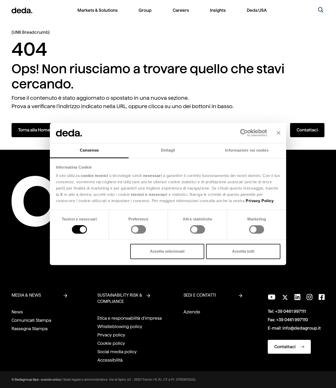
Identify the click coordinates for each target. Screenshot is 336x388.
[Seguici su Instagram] (309, 297)
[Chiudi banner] (278, 133)
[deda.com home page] (22, 10)
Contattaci (307, 130)
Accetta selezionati (167, 251)
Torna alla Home (34, 130)
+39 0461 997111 (290, 311)
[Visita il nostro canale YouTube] (271, 297)
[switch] (138, 229)
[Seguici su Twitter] (285, 296)
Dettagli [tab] (168, 150)
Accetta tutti (243, 251)
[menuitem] (97, 14)
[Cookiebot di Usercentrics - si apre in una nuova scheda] (244, 133)
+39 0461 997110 (292, 320)
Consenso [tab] (89, 150)
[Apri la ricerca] (320, 10)
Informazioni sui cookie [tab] (246, 150)
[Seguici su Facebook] (321, 297)
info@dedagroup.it (301, 328)
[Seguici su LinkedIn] (297, 297)
